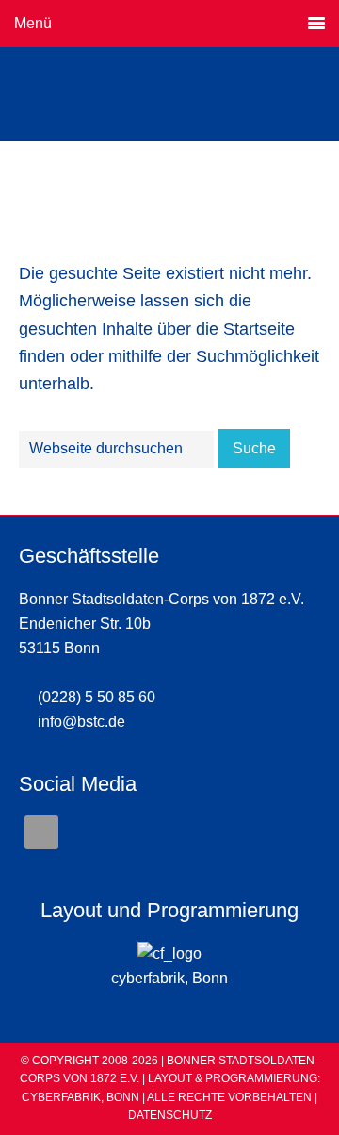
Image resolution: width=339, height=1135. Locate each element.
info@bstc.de (81, 722)
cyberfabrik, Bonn (169, 978)
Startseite (259, 329)
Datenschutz (170, 1115)
